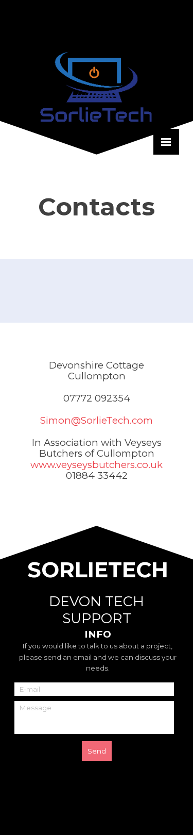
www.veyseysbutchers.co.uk (96, 465)
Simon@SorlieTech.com (96, 420)
